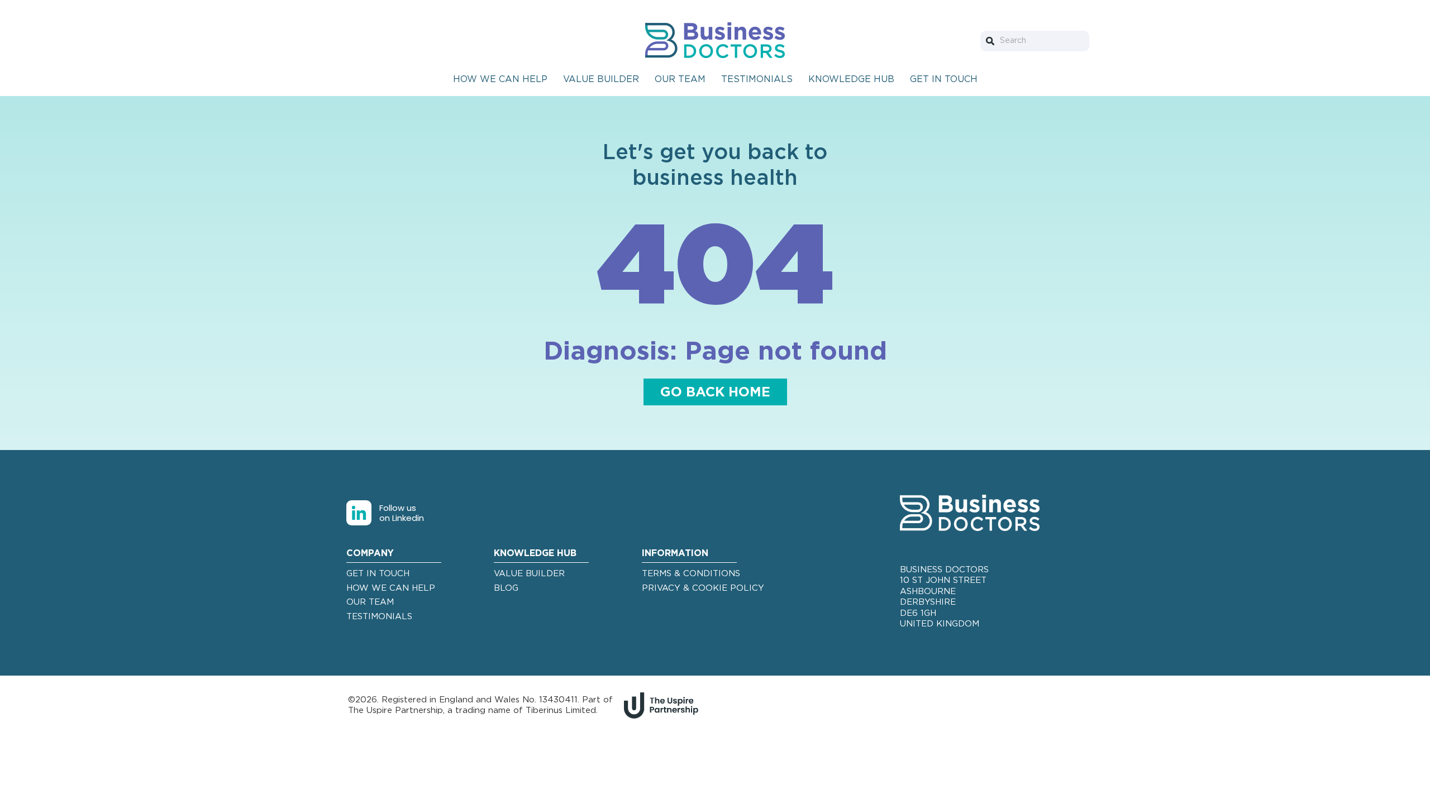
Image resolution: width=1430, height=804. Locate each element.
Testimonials (757, 79)
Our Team (680, 79)
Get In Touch (944, 79)
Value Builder (601, 79)
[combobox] (1034, 41)
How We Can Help (500, 79)
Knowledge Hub (851, 79)
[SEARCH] (992, 41)
